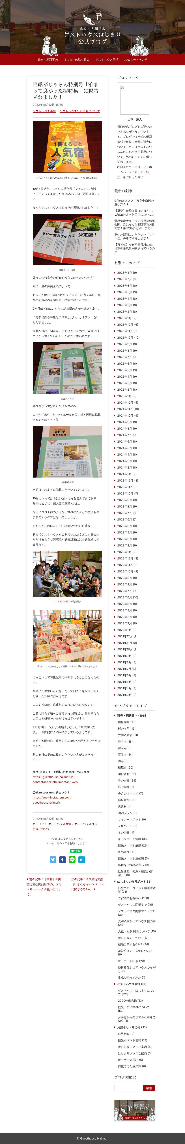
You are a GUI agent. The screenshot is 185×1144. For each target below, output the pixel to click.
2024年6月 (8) (127, 441)
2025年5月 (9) (127, 370)
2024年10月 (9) (127, 415)
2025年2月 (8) (127, 389)
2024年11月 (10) (128, 409)
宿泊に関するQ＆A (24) (133, 944)
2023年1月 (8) (126, 552)
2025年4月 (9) (127, 376)
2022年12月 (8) (127, 558)
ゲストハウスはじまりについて (80, 111)
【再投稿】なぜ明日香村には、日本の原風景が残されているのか (134, 248)
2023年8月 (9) (127, 506)
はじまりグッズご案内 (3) (135, 1053)
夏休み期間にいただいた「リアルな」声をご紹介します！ (134, 236)
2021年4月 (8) (126, 688)
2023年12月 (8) (127, 480)
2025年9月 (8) (127, 344)
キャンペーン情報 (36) (133, 839)
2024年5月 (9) (127, 448)
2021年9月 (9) (126, 656)
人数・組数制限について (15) (137, 931)
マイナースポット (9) (132, 819)
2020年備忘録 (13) (130, 1000)
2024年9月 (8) (127, 422)
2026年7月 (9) (127, 279)
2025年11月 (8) (127, 331)
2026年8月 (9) (127, 272)
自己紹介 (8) (126, 1034)
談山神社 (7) (126, 787)
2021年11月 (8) (127, 643)
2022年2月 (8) (127, 623)
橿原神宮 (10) (127, 722)
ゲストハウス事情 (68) (132, 984)
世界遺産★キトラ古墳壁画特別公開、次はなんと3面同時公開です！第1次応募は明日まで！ (134, 224)
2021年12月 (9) (127, 636)
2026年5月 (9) (127, 292)
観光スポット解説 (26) (133, 845)
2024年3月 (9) (127, 461)
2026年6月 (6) (127, 285)
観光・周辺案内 (48, 59)
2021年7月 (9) (126, 669)
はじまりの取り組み (77, 59)
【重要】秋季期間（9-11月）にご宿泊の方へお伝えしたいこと (134, 212)
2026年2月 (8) (127, 311)
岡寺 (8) (123, 761)
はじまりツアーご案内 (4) (135, 1047)
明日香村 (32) (127, 774)
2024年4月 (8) (127, 454)
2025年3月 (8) (127, 383)
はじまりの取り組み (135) (134, 881)
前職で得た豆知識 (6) (132, 1066)
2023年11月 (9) (127, 487)
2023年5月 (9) (127, 526)
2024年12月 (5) (127, 402)
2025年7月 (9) (127, 357)
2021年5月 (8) (126, 682)
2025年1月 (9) (126, 396)
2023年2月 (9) (127, 545)
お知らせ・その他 (135, 59)
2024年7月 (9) (127, 435)
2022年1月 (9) (126, 630)
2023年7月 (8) (127, 513)
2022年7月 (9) (127, 591)
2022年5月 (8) (127, 604)
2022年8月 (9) (127, 584)
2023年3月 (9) (127, 539)
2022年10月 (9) (127, 571)
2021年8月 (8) (126, 662)
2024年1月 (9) (126, 474)
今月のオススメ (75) (131, 793)
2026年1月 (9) (126, 318)
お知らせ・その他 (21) (132, 1027)
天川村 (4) (125, 806)
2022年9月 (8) (127, 578)
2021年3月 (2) (126, 695)
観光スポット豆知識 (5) (133, 858)
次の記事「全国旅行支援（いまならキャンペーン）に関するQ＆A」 (88, 884)
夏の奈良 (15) (127, 852)
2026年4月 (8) (127, 298)
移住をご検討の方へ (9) (133, 865)
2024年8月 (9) (127, 428)
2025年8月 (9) (127, 350)
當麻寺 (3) (125, 748)
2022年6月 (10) (127, 597)
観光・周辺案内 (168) (131, 715)
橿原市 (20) (125, 767)
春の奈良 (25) (127, 780)
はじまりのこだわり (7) (133, 938)
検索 (149, 1088)
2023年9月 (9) (127, 500)
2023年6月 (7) (127, 519)
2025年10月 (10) (128, 337)
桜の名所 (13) (127, 728)
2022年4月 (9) (127, 610)
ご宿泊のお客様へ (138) (133, 898)
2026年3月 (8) (127, 305)
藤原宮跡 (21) (127, 800)
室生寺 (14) (125, 754)
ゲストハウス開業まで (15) (135, 904)
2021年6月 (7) (126, 675)
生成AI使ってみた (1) (131, 977)
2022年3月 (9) (127, 617)
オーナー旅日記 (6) (130, 1060)
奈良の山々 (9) (127, 826)
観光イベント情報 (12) (132, 1040)
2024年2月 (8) (127, 467)
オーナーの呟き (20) (131, 961)
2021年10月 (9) (127, 649)
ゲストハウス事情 (107, 59)
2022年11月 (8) (127, 565)
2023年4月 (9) (127, 532)
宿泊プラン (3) (127, 813)
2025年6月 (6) (127, 363)
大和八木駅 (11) (128, 735)
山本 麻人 (135, 119)
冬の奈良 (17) (126, 832)
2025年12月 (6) (127, 324)
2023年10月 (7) (127, 493)
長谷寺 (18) (125, 741)
